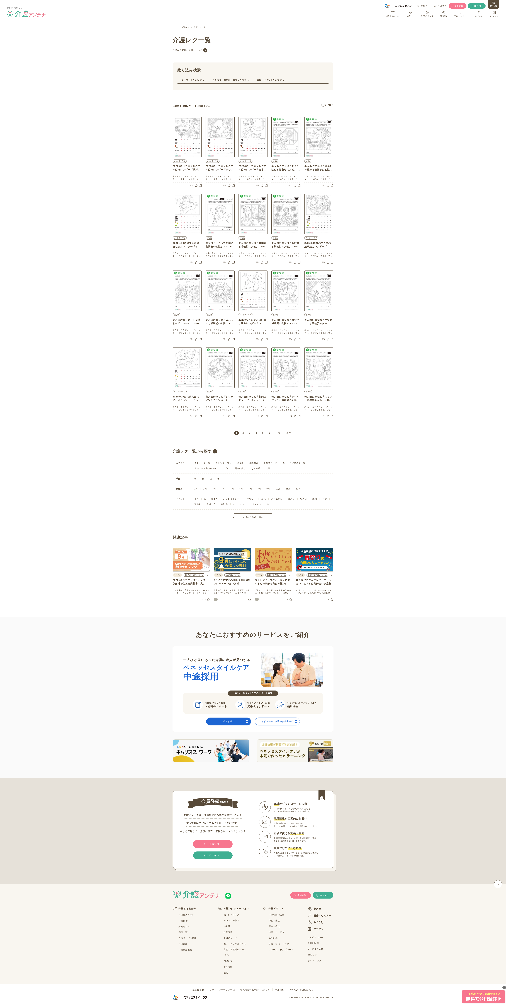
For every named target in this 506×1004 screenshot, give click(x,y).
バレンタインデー (232, 499)
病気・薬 (183, 932)
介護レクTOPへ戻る (253, 517)
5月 (232, 489)
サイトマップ (314, 960)
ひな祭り (251, 499)
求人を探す (228, 721)
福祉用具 (273, 938)
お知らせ (312, 955)
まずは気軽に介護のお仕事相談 (277, 721)
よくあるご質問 (440, 6)
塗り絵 (275, 161)
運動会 (224, 504)
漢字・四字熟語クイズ (294, 463)
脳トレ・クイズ (202, 463)
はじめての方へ (423, 6)
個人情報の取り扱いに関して (255, 990)
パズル (225, 468)
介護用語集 (313, 943)
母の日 (291, 499)
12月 (298, 489)
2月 (205, 489)
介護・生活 (274, 920)
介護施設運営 (185, 950)
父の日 (303, 499)
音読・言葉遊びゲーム (205, 468)
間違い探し (240, 468)
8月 (259, 489)
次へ (280, 433)
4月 (223, 489)
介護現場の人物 (276, 915)
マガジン (319, 929)
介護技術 (183, 921)
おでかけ (319, 922)
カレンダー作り (179, 161)
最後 (288, 433)
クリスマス (255, 504)
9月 (268, 489)
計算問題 (253, 463)
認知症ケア (184, 926)
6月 (241, 489)
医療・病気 (274, 926)
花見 (263, 499)
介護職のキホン (186, 915)
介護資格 (183, 944)
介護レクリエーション (236, 908)
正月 (196, 499)
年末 (269, 504)
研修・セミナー (322, 915)
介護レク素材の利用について (187, 50)
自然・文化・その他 (279, 944)
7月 (250, 489)
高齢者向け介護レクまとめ (194, 575)
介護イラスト (276, 908)
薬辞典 (317, 909)
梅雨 (314, 499)
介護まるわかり (187, 908)
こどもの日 (277, 499)
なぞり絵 (256, 468)
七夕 (324, 499)
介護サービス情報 (188, 938)
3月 (214, 489)
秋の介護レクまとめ (233, 575)
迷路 (268, 468)
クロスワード (270, 463)
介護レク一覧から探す (192, 451)
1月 (196, 489)
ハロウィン (239, 504)
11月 (288, 489)
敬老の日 (211, 504)
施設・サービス (276, 932)
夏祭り (197, 504)
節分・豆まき (211, 499)
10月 (278, 489)
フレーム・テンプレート (281, 950)
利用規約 (279, 990)
